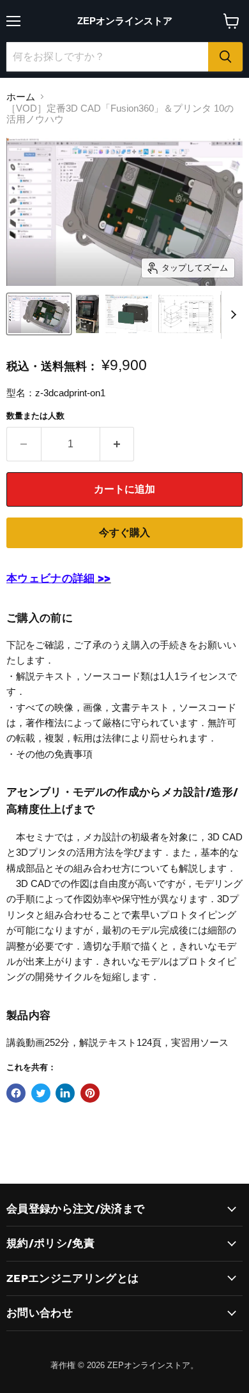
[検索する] (225, 56)
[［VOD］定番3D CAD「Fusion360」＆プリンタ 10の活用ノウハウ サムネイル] (39, 314)
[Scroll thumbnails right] (231, 315)
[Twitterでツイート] (40, 1093)
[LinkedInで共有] (65, 1093)
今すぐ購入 (124, 532)
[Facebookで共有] (16, 1093)
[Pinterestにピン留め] (90, 1093)
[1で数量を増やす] (117, 444)
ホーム (20, 96)
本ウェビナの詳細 (50, 578)
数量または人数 (35, 416)
